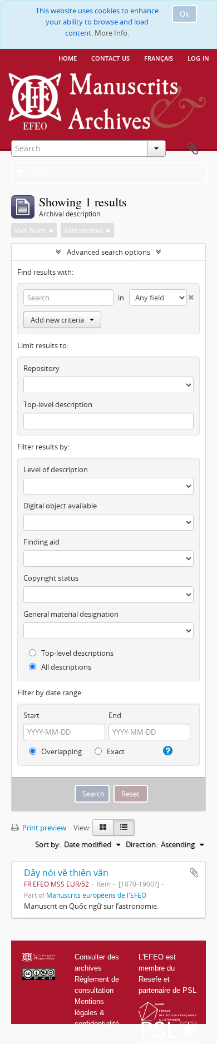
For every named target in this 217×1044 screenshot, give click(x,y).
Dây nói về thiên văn (66, 873)
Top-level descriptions (77, 653)
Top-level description (57, 404)
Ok (184, 14)
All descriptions (65, 667)
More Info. (112, 33)
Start (31, 715)
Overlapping (61, 751)
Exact (115, 751)
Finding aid (41, 542)
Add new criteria (57, 320)
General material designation (71, 614)
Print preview (43, 828)
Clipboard (192, 149)
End (114, 715)
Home (67, 57)
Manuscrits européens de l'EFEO (96, 894)
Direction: (141, 844)
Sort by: (48, 844)
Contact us (110, 57)
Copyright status (50, 578)
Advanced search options (108, 252)
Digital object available (60, 506)
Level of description (55, 469)
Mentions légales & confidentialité (97, 1012)
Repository (41, 368)
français (158, 57)
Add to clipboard (194, 872)
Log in (198, 57)
